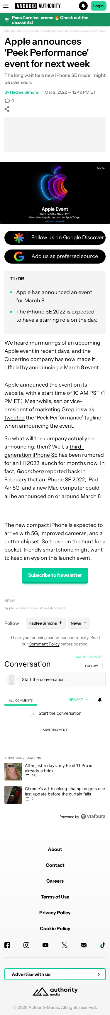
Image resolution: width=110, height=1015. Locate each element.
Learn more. (97, 31)
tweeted (14, 417)
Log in (81, 656)
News (10, 600)
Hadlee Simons (24, 92)
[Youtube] (45, 945)
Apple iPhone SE (53, 608)
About (55, 849)
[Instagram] (26, 945)
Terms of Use (55, 897)
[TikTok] (103, 945)
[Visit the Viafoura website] (93, 816)
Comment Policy (44, 644)
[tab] (20, 700)
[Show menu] (6, 6)
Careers (55, 881)
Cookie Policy (55, 928)
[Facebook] (7, 945)
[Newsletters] (84, 945)
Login (98, 6)
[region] (55, 738)
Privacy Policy (55, 912)
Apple (101, 168)
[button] (55, 6)
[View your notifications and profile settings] (100, 700)
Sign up (95, 656)
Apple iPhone (27, 608)
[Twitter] (64, 945)
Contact (55, 865)
